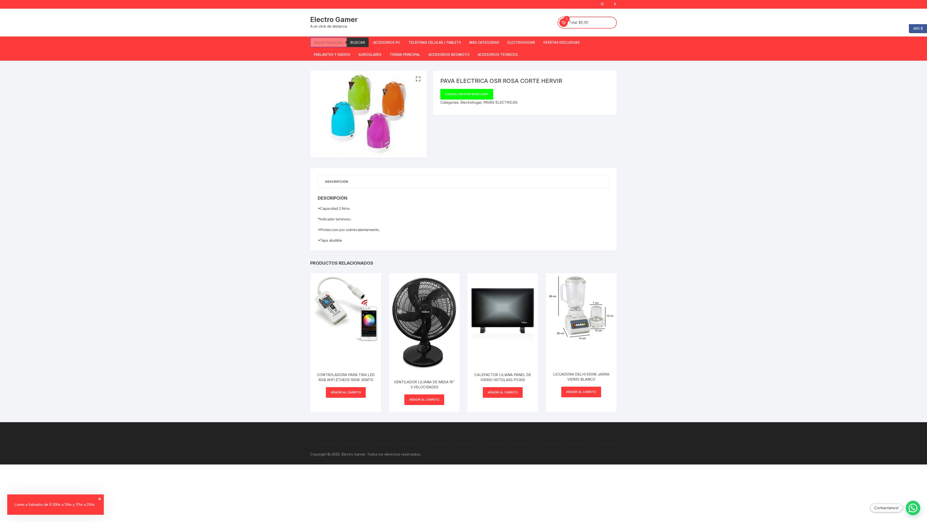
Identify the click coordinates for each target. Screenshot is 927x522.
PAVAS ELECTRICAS (500, 102)
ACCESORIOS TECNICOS (498, 54)
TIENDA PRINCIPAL (405, 54)
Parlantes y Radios (332, 54)
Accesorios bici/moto (449, 54)
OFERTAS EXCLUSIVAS (561, 42)
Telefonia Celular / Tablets (434, 42)
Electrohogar (521, 42)
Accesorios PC (386, 42)
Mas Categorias (484, 42)
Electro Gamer (334, 19)
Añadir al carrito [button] (346, 392)
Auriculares (369, 54)
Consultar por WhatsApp (466, 94)
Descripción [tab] (336, 181)
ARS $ (916, 28)
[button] (418, 79)
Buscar (357, 42)
